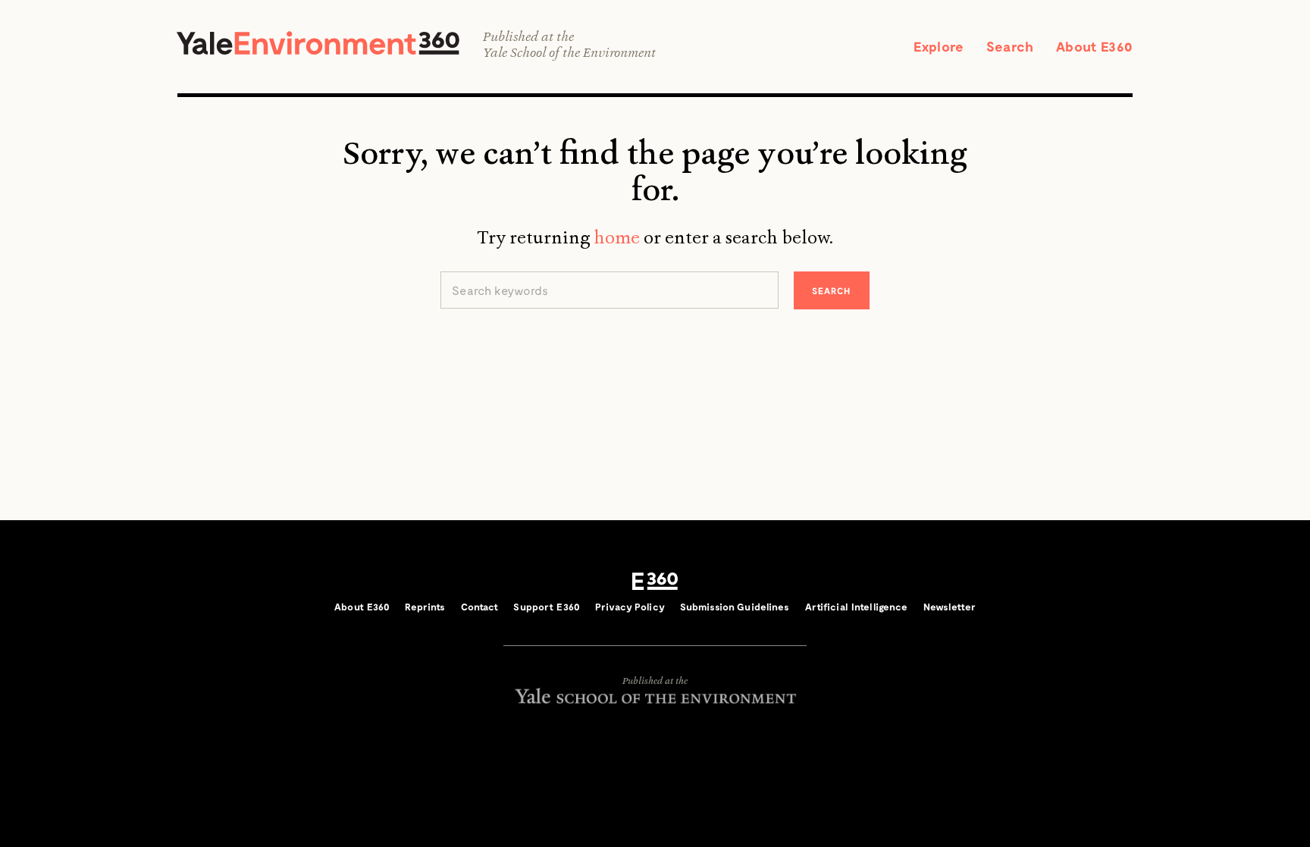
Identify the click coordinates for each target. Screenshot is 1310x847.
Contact (480, 607)
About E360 (1094, 46)
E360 (655, 581)
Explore (939, 46)
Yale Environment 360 (318, 42)
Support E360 (546, 607)
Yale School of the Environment (569, 53)
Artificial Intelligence (856, 607)
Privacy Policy (630, 607)
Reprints (425, 607)
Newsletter (949, 607)
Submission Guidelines (735, 607)
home (617, 237)
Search (1009, 46)
